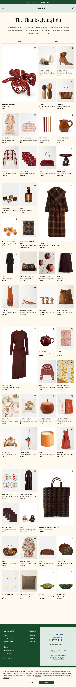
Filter (19, 41)
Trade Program (9, 650)
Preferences (30, 682)
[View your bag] (73, 8)
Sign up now (45, 2)
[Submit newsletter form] (65, 651)
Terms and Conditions (58, 658)
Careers (6, 647)
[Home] (38, 8)
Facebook (32, 638)
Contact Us (8, 638)
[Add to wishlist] (35, 48)
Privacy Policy (61, 657)
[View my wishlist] (69, 8)
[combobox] (56, 42)
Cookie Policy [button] (38, 675)
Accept (46, 682)
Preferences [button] (6, 677)
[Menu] (3, 8)
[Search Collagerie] (6, 8)
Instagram (32, 635)
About (6, 635)
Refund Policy (8, 659)
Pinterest (32, 641)
